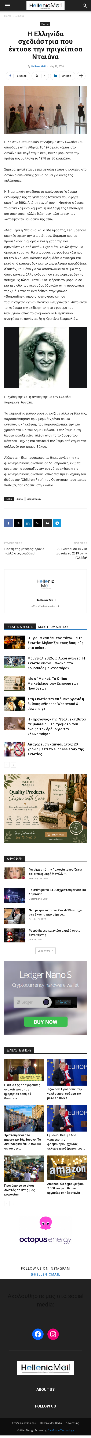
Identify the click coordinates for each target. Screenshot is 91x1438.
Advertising (72, 1423)
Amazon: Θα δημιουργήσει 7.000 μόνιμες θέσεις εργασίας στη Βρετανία (65, 1188)
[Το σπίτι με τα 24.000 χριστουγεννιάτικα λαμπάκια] (14, 895)
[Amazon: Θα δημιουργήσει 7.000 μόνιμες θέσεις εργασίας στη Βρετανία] (67, 1167)
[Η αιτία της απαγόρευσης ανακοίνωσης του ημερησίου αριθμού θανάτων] (24, 1070)
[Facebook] (8, 523)
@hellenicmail (45, 1274)
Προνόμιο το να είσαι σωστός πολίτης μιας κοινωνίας (19, 1190)
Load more (44, 950)
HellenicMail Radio (51, 1423)
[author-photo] (45, 594)
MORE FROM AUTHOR (53, 627)
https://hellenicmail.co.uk (45, 606)
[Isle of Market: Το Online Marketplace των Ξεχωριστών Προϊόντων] (14, 683)
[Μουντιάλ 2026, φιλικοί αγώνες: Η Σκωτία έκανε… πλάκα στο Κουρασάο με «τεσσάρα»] (14, 662)
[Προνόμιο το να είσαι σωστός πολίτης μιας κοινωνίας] (24, 1168)
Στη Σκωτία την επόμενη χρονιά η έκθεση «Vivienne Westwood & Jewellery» (56, 704)
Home (7, 16)
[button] (7, 5)
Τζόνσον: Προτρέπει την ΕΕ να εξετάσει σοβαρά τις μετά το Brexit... (66, 1094)
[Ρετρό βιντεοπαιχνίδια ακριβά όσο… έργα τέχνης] (14, 935)
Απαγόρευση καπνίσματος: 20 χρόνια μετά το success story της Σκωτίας (56, 749)
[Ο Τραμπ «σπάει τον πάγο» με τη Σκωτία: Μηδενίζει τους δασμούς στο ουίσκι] (14, 642)
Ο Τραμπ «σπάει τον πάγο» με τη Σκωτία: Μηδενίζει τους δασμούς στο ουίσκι (56, 643)
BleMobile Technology (61, 1430)
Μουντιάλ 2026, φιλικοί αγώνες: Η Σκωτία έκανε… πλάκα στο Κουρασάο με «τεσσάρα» (56, 663)
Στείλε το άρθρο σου (24, 1423)
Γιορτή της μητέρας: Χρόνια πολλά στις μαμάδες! (24, 551)
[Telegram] (57, 523)
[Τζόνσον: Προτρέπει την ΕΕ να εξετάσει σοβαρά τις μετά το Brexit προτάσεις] (67, 1072)
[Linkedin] (28, 523)
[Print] (47, 523)
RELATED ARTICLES (20, 627)
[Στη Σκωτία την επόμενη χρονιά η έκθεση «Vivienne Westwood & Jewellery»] (14, 704)
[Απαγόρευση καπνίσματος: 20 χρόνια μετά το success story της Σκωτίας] (14, 749)
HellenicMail (38, 66)
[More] (81, 76)
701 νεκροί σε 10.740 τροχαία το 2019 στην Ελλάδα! (71, 553)
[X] (18, 523)
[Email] (37, 523)
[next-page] (13, 764)
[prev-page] (7, 764)
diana (20, 498)
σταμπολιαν (34, 498)
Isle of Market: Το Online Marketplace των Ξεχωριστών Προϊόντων (53, 683)
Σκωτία (19, 16)
